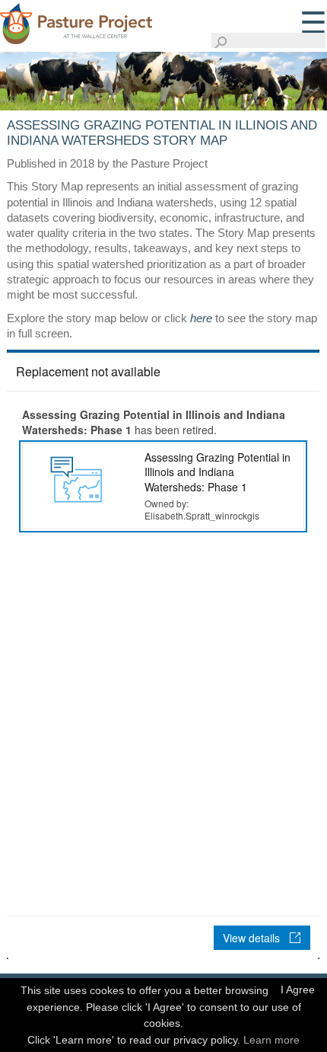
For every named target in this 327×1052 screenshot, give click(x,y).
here (201, 318)
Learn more (271, 1040)
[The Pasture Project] (76, 21)
